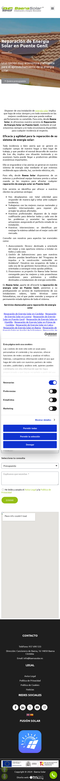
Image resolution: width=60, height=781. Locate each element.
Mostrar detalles (43, 420)
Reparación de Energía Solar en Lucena (30, 315)
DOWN (4, 776)
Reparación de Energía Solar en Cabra (34, 324)
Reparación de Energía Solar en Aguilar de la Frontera (30, 329)
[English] (28, 714)
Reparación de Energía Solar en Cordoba (24, 313)
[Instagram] (44, 707)
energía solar (41, 110)
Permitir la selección (30, 436)
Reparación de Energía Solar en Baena (22, 327)
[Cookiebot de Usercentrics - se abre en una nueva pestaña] (44, 334)
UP (4, 769)
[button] (52, 8)
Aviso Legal (30, 489)
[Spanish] (32, 714)
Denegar (30, 444)
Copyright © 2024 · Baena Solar (30, 771)
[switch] (53, 391)
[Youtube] (37, 707)
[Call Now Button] (53, 775)
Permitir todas (30, 428)
